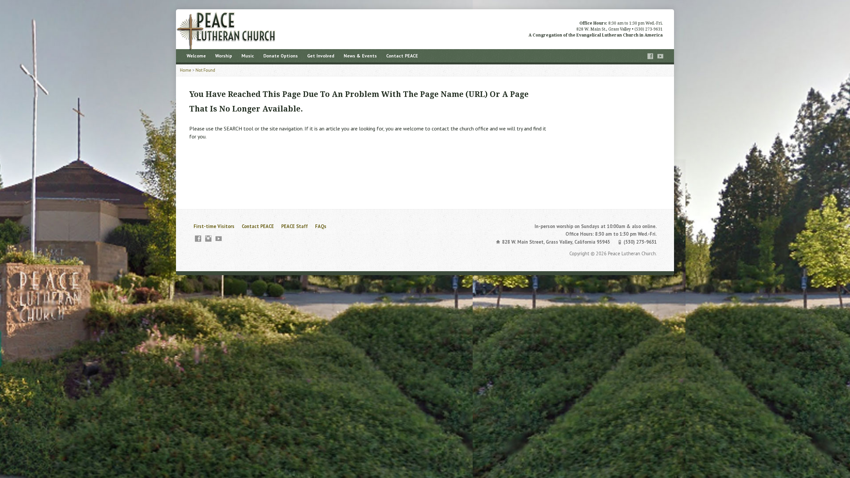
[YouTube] (660, 56)
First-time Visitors (214, 226)
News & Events (360, 56)
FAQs (320, 226)
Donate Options (280, 56)
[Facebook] (650, 56)
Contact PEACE (402, 56)
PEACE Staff (294, 226)
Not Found (205, 70)
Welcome (196, 56)
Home (185, 70)
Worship (223, 56)
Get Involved (320, 56)
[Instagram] (208, 238)
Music (247, 56)
